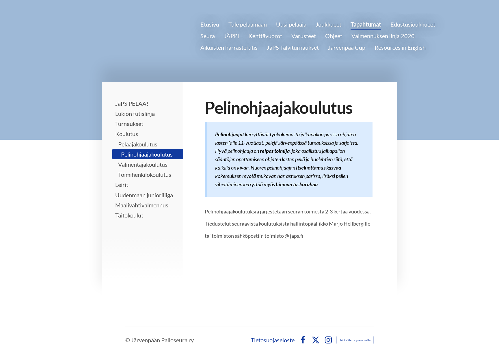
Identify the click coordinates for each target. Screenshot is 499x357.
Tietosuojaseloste (273, 340)
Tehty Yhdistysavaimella (355, 340)
